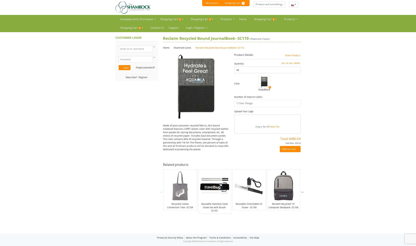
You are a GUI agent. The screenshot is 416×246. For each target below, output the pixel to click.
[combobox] (293, 4)
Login (126, 67)
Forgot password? (145, 67)
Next (302, 191)
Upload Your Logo (243, 111)
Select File (274, 127)
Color (237, 83)
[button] (150, 59)
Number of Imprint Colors (248, 96)
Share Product (292, 55)
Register (143, 77)
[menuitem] (136, 19)
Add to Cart (289, 149)
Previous (161, 191)
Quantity (239, 63)
